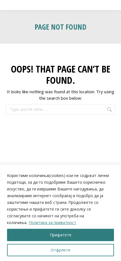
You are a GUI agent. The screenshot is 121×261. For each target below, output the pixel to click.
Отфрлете (60, 250)
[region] (60, 212)
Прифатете (60, 234)
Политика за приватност (52, 222)
